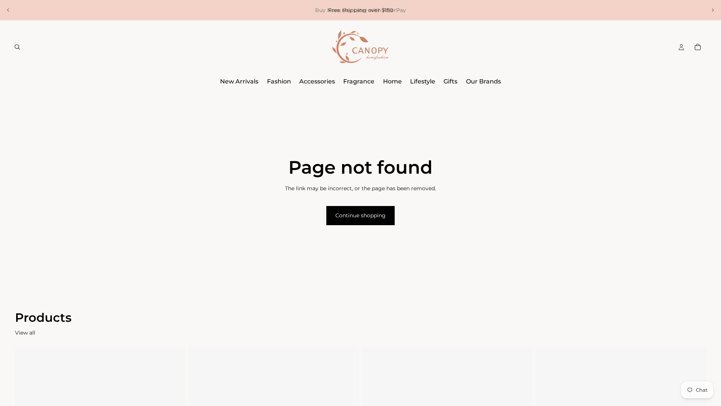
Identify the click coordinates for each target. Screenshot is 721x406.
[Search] (17, 47)
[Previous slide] (8, 10)
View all (25, 332)
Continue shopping (360, 215)
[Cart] (697, 47)
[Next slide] (712, 10)
